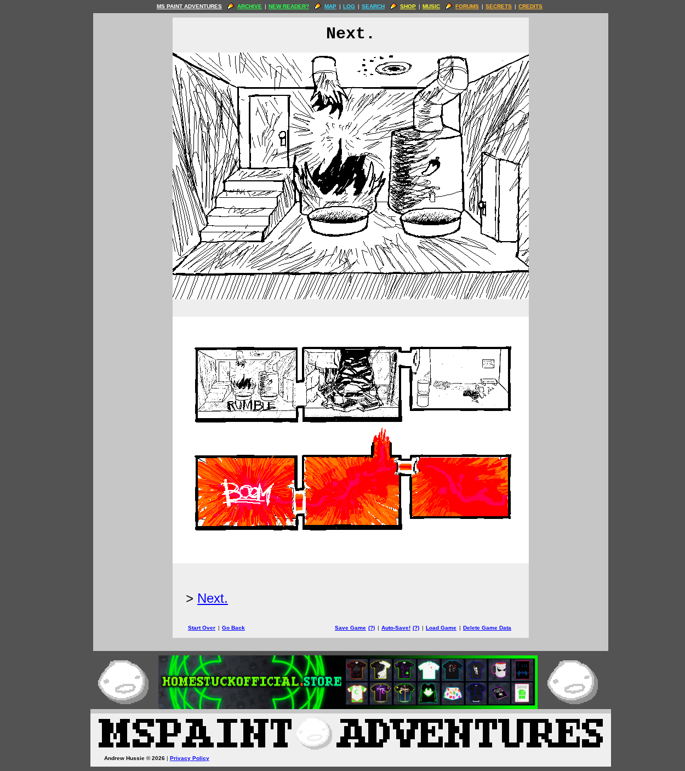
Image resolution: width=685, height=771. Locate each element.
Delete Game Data (487, 628)
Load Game (441, 628)
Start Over (201, 628)
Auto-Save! (395, 628)
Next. (212, 598)
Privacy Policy (189, 758)
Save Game (350, 628)
